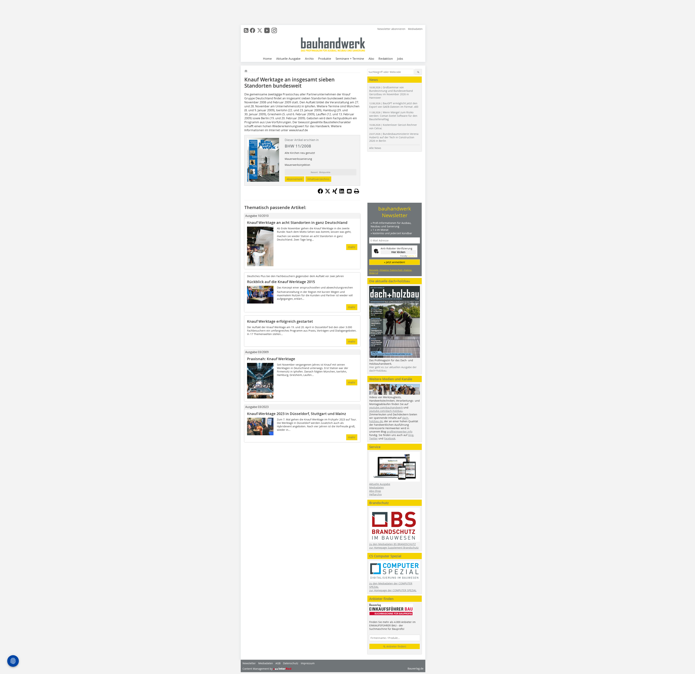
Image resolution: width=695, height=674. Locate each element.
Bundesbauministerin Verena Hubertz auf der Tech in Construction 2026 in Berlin (393, 137)
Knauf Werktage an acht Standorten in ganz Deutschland (297, 222)
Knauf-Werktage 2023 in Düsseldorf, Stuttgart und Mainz (296, 413)
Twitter (373, 438)
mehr (351, 247)
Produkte (324, 58)
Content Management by (258, 668)
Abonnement (294, 179)
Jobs (400, 58)
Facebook (389, 438)
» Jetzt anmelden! (394, 262)
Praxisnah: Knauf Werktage (271, 358)
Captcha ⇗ (408, 256)
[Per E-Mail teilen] (349, 191)
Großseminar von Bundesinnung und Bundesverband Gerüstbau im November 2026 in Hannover (391, 92)
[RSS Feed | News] (246, 30)
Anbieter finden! (396, 646)
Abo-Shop (375, 491)
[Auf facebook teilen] (320, 192)
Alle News (375, 148)
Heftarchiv (375, 494)
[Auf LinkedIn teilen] (342, 192)
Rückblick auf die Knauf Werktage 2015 (281, 281)
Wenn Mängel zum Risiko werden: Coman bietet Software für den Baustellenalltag (393, 116)
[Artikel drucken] (356, 191)
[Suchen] (418, 72)
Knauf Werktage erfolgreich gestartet (280, 321)
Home (267, 58)
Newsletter (249, 663)
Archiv (309, 58)
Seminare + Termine (350, 58)
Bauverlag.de (416, 668)
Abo (371, 58)
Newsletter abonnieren (391, 29)
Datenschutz (290, 663)
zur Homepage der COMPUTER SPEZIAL (392, 590)
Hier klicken (398, 252)
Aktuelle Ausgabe (288, 58)
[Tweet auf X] (327, 192)
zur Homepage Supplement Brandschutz (394, 547)
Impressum (308, 663)
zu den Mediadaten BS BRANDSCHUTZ (392, 544)
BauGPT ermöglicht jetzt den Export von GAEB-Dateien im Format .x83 (393, 105)
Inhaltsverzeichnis (318, 179)
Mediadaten (415, 29)
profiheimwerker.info (399, 431)
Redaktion (385, 58)
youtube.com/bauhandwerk (386, 407)
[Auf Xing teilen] (334, 192)
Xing (410, 435)
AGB (278, 663)
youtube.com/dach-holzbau (386, 411)
